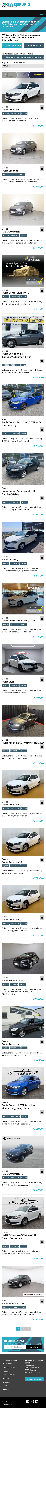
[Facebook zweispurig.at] (27, 1401)
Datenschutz (8, 1382)
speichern (34, 1347)
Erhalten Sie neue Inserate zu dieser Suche (26, 57)
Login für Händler (35, 1379)
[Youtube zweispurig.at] (36, 1401)
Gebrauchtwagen (10, 1360)
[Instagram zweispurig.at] (32, 1401)
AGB (5, 1386)
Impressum (7, 1389)
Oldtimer (7, 1371)
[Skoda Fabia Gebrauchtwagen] (23, 87)
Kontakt (6, 1378)
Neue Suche (35, 45)
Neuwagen (7, 1364)
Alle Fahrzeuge (9, 1375)
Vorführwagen (9, 1367)
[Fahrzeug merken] (42, 107)
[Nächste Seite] (28, 1329)
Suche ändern (14, 45)
